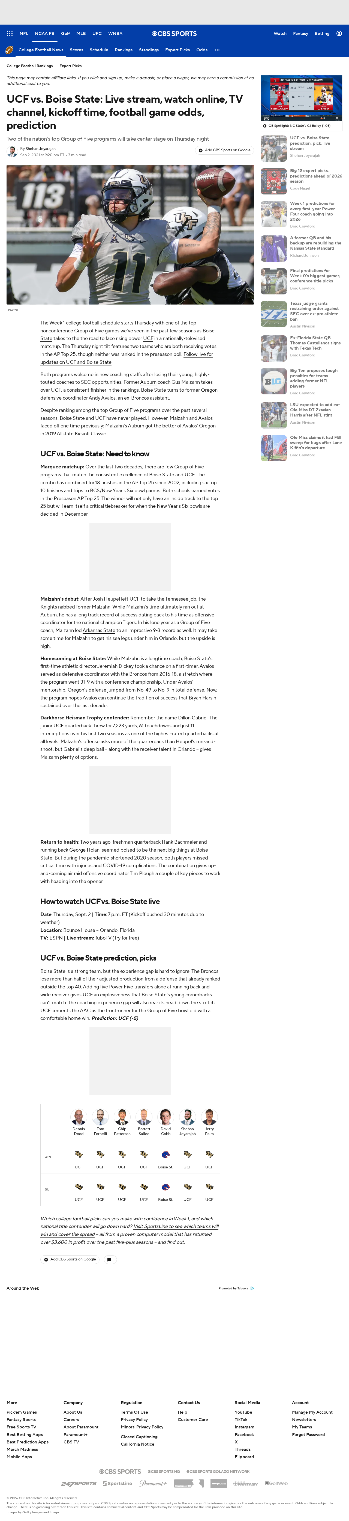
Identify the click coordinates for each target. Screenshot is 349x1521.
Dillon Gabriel (192, 718)
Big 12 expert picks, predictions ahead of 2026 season (316, 176)
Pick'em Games (22, 1412)
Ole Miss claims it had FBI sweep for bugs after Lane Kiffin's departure (316, 443)
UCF (148, 338)
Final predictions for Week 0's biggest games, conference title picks (315, 276)
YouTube (243, 1412)
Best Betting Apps (25, 1434)
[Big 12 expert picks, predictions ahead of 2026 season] (274, 181)
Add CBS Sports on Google (228, 150)
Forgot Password (308, 1434)
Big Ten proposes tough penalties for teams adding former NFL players (314, 378)
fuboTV (103, 938)
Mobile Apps (19, 1457)
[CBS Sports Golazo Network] (218, 1471)
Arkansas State (99, 630)
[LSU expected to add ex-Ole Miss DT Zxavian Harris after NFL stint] (274, 415)
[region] (301, 98)
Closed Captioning (139, 1437)
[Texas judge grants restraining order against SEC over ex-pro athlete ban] (274, 314)
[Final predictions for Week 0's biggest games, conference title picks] (274, 281)
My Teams (302, 1427)
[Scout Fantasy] (245, 1483)
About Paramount (81, 1427)
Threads (243, 1449)
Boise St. (165, 1167)
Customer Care (193, 1419)
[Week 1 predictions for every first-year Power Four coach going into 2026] (274, 214)
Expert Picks (70, 66)
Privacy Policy (134, 1419)
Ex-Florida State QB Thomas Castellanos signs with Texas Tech (315, 343)
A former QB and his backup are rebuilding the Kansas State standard (315, 243)
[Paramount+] (153, 1482)
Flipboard (244, 1457)
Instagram (244, 1427)
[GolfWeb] (276, 1483)
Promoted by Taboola (233, 1288)
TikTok (241, 1419)
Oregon (209, 390)
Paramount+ (76, 1434)
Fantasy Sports (21, 1419)
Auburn (148, 382)
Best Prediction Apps (28, 1442)
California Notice (137, 1444)
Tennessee (176, 599)
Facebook (244, 1434)
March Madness (22, 1449)
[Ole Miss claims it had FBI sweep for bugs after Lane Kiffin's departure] (274, 448)
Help (182, 1412)
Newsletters (304, 1419)
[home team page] (78, 1154)
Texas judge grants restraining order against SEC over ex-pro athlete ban (314, 311)
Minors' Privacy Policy (142, 1427)
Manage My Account (312, 1412)
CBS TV (71, 1442)
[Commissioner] (189, 1481)
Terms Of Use (134, 1412)
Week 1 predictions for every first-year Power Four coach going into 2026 (312, 211)
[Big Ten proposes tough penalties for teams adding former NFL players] (274, 381)
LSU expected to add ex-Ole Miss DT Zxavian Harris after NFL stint (315, 410)
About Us (73, 1412)
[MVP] (218, 1481)
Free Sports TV (21, 1427)
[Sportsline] (117, 1482)
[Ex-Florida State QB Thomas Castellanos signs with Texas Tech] (274, 348)
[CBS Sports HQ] (164, 1471)
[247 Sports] (79, 1482)
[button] (217, 49)
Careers (71, 1419)
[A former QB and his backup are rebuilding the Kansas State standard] (274, 248)
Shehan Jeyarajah (41, 148)
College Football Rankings (30, 66)
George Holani (85, 850)
